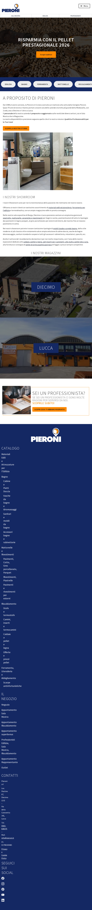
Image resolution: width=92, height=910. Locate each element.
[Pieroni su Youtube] (2, 895)
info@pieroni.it (7, 838)
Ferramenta (42, 84)
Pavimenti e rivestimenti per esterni (9, 591)
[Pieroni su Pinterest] (2, 889)
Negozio (5, 704)
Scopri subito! (46, 54)
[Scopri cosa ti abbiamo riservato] (17, 401)
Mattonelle (63, 84)
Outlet (4, 767)
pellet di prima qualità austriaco (39, 244)
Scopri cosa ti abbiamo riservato (49, 409)
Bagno (24, 84)
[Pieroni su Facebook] (2, 878)
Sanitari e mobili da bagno (7, 520)
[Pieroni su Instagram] (2, 884)
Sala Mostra (15, 16)
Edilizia (45, 16)
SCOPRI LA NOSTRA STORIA (16, 128)
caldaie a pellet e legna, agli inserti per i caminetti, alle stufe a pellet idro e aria (55, 242)
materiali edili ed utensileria (60, 207)
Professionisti (75, 16)
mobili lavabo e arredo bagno (65, 228)
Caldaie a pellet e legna (7, 641)
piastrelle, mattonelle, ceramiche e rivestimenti (23, 218)
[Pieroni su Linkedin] (2, 900)
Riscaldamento (8, 603)
